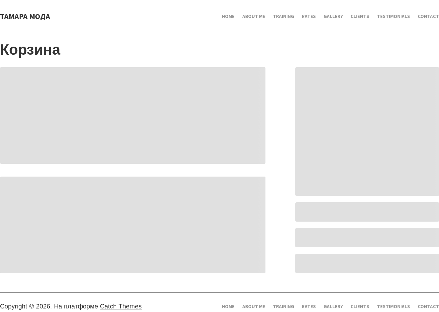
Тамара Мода (25, 16)
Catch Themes (121, 306)
